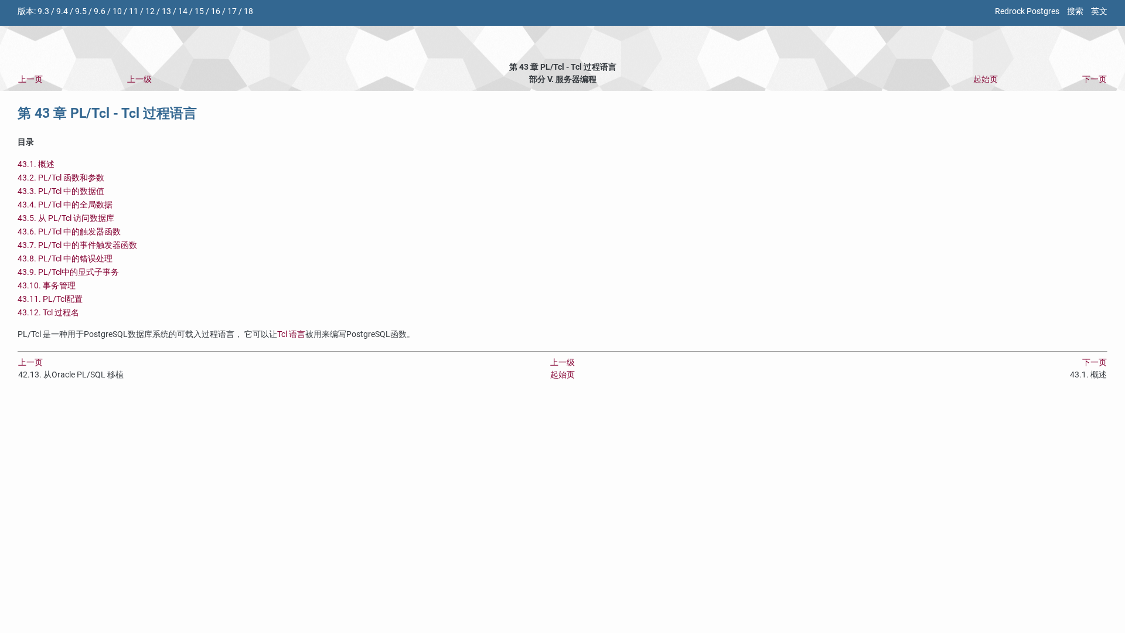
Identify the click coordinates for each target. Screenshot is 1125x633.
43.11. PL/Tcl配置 (50, 299)
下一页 (1094, 79)
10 (117, 11)
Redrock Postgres (1027, 11)
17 (232, 11)
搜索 (1075, 11)
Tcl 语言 (291, 334)
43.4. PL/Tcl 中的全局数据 (65, 205)
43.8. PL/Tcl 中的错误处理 (65, 259)
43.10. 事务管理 (47, 286)
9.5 (81, 11)
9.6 (99, 11)
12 (150, 11)
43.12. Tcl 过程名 (48, 313)
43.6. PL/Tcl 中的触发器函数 (69, 232)
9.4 (62, 11)
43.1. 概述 (36, 164)
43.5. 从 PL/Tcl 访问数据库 (66, 218)
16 (215, 11)
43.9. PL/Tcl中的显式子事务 (68, 272)
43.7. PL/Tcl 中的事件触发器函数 (77, 245)
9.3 (43, 11)
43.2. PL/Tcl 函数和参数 (61, 178)
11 (133, 11)
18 (248, 11)
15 (199, 11)
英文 (1099, 11)
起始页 (985, 79)
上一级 (139, 79)
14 (183, 11)
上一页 (30, 79)
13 (166, 11)
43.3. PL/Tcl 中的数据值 (61, 191)
